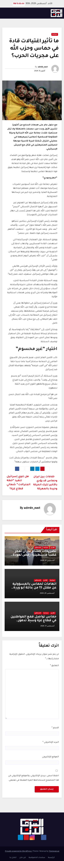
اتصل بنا (13, 858)
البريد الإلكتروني (51, 742)
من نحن (22, 858)
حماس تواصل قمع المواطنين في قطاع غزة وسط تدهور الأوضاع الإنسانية (33, 620)
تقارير (53, 547)
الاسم (55, 728)
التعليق (54, 666)
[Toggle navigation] (5, 13)
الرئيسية (51, 858)
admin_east (43, 67)
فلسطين (38, 547)
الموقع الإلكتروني (50, 757)
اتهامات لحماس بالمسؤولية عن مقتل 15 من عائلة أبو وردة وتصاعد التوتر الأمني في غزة (34, 588)
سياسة (54, 34)
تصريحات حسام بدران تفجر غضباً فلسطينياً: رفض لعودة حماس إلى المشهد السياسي (33, 555)
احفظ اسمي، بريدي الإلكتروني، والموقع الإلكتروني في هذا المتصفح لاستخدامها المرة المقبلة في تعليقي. (33, 778)
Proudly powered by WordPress (18, 851)
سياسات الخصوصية (37, 858)
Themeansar (54, 851)
